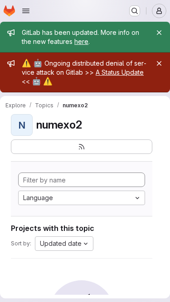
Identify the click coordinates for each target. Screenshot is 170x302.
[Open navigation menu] (26, 11)
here (81, 41)
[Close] (159, 32)
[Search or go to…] (134, 10)
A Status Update (120, 72)
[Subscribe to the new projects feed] (81, 146)
